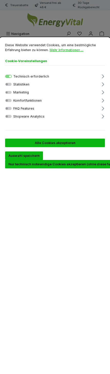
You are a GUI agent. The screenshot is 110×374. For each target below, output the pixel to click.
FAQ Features (23, 108)
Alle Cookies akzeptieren (55, 143)
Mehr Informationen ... (66, 50)
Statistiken (21, 84)
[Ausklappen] (103, 75)
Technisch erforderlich (31, 76)
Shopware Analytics (29, 116)
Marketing (21, 92)
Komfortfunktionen (27, 100)
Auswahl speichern (24, 156)
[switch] (8, 84)
